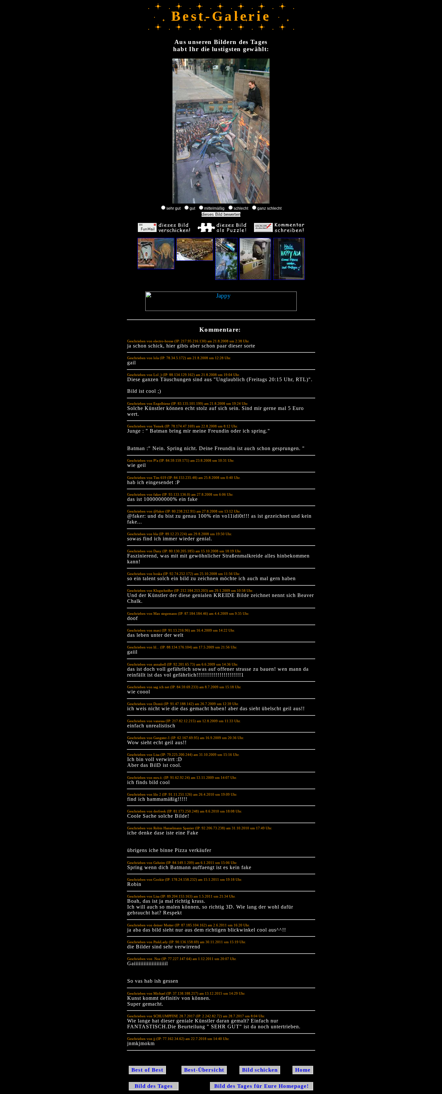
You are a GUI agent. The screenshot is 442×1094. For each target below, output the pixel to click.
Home (302, 1070)
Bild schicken (259, 1070)
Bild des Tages (154, 1086)
